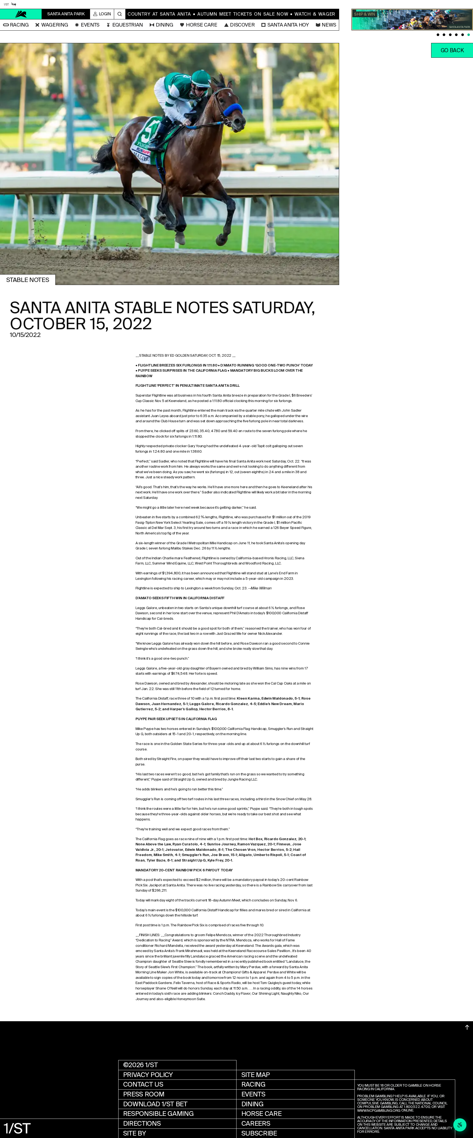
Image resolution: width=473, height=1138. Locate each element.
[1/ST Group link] (6, 4)
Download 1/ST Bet (155, 1104)
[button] (16, 24)
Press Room (143, 1094)
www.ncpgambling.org (378, 1111)
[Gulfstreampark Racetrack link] (13, 4)
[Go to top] (467, 1027)
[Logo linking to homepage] (20, 14)
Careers (255, 1123)
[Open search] (119, 14)
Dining (252, 1104)
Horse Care (261, 1113)
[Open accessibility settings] (459, 1124)
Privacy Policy (148, 1075)
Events (253, 1094)
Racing (253, 1084)
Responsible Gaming (158, 1113)
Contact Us (143, 1084)
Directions (142, 1123)
